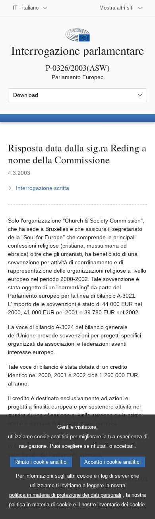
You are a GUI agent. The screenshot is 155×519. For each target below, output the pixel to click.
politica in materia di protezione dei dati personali (65, 495)
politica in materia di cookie (40, 504)
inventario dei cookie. (121, 504)
